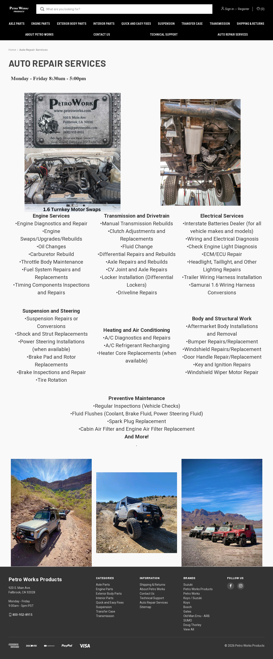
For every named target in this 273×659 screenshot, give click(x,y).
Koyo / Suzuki (192, 598)
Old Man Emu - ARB (196, 616)
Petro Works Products (198, 589)
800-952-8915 (22, 615)
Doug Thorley (192, 625)
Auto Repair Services (233, 34)
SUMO (187, 620)
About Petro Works (39, 34)
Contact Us (101, 34)
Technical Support (164, 34)
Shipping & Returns (250, 23)
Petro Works (191, 593)
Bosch (187, 607)
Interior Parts (104, 23)
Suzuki (188, 584)
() (262, 9)
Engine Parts (40, 23)
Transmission (220, 23)
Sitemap (145, 607)
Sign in (229, 9)
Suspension (166, 23)
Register (243, 9)
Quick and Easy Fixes (136, 23)
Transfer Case (192, 23)
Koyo (186, 602)
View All (188, 629)
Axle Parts (17, 23)
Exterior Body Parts (71, 23)
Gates (187, 611)
